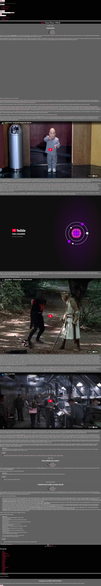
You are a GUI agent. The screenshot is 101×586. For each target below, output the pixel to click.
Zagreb (55, 455)
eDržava (3, 554)
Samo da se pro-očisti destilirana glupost (50, 39)
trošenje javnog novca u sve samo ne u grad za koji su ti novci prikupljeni (48, 109)
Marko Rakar (53, 546)
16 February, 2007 (52, 488)
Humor (3, 559)
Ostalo (3, 564)
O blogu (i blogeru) (5, 6)
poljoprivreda (16, 541)
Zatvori (1, 585)
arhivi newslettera (81, 583)
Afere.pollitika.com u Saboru (50, 460)
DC (6, 479)
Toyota (3, 570)
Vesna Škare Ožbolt (49, 455)
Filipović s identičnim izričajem (55, 435)
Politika (49, 458)
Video (52, 458)
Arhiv (3, 7)
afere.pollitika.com (9, 469)
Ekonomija (4, 556)
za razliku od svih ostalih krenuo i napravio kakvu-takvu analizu (50, 184)
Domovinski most (82, 100)
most (36, 455)
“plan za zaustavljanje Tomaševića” (29, 435)
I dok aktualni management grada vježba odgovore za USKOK (11, 100)
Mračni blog (2, 2)
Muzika (3, 563)
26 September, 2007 (52, 464)
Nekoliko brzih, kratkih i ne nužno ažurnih (50, 484)
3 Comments (52, 466)
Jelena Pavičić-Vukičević (13, 455)
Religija (3, 569)
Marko (53, 30)
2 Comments (52, 33)
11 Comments (52, 489)
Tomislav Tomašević (41, 455)
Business (4, 552)
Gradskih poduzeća (49, 106)
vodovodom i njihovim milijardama (17, 106)
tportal (73, 508)
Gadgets (3, 557)
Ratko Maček (21, 541)
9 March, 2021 (52, 32)
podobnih (53, 104)
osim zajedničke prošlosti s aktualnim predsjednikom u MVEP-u (59, 368)
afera (4, 479)
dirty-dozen (15, 507)
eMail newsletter (5, 8)
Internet (3, 560)
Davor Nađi (6, 455)
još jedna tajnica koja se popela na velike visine (66, 272)
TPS (3, 571)
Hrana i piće (4, 558)
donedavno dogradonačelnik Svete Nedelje (16, 183)
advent (49, 104)
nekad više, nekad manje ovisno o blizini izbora (26, 102)
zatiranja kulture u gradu (43, 104)
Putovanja (4, 568)
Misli (3, 562)
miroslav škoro (32, 455)
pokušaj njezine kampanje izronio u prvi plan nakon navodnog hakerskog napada (63, 116)
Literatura (4, 561)
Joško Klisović (21, 455)
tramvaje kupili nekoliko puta (40, 101)
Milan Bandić (26, 455)
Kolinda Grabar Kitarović (8, 541)
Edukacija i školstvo (6, 555)
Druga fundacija (5, 553)
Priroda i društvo (50, 25)
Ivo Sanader (10, 479)
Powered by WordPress (4, 576)
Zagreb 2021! (51, 28)
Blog (3, 551)
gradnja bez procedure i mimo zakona (22, 109)
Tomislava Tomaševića (20, 434)
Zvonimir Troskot (60, 455)
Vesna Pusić (26, 541)
